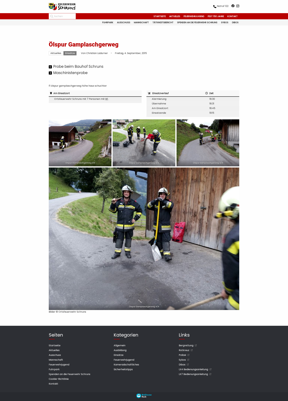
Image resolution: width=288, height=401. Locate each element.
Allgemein (119, 345)
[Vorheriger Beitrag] (50, 67)
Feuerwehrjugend (194, 16)
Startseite (160, 16)
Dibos (235, 22)
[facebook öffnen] (232, 6)
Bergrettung (186, 345)
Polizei (182, 355)
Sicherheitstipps (123, 369)
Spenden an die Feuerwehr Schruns (197, 22)
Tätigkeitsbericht (163, 22)
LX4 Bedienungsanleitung (193, 369)
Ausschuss (123, 22)
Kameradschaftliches (126, 364)
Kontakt (232, 16)
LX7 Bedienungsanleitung (193, 374)
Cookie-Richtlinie (59, 379)
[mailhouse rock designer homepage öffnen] (144, 397)
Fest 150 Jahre (216, 16)
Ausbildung (120, 350)
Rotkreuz (184, 350)
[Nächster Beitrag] (50, 73)
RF (106, 99)
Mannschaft (141, 22)
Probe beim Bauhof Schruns (78, 66)
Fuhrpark (107, 22)
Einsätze (70, 53)
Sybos (224, 22)
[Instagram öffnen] (237, 6)
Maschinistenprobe (70, 72)
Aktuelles (174, 16)
